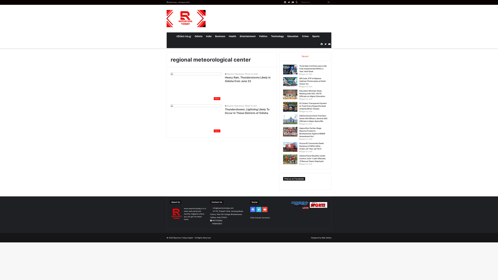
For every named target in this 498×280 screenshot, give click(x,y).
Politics (263, 36)
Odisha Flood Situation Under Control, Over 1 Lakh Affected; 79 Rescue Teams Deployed (312, 158)
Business (220, 36)
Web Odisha (326, 238)
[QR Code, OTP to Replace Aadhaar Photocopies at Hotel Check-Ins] (290, 82)
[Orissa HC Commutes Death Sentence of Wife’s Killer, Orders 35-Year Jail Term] (290, 147)
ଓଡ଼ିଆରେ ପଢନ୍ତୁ (183, 36)
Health (232, 36)
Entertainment (248, 36)
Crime (305, 36)
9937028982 (217, 220)
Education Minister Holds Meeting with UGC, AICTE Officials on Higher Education (312, 93)
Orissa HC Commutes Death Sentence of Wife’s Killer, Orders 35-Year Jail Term (311, 146)
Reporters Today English (183, 238)
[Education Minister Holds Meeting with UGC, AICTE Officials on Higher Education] (290, 94)
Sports (316, 36)
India (209, 36)
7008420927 (217, 224)
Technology (277, 36)
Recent (305, 56)
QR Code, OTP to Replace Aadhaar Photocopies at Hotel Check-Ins (312, 81)
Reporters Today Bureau (235, 74)
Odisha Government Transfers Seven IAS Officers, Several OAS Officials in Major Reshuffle (313, 118)
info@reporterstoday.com (223, 208)
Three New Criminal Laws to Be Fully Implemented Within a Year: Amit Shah (313, 68)
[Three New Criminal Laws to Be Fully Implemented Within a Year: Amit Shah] (290, 69)
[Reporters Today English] (186, 18)
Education (292, 36)
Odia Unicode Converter (260, 218)
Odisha (198, 36)
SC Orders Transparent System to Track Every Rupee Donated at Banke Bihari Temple (313, 106)
